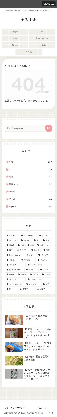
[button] (48, 128)
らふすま (42, 408)
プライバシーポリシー (15, 408)
